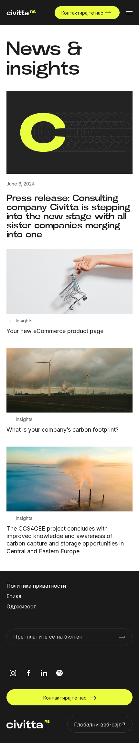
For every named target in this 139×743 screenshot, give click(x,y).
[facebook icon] (28, 672)
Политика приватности (36, 585)
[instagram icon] (12, 672)
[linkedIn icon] (43, 672)
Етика (13, 596)
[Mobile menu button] (129, 13)
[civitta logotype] (21, 12)
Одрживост (21, 606)
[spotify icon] (59, 672)
